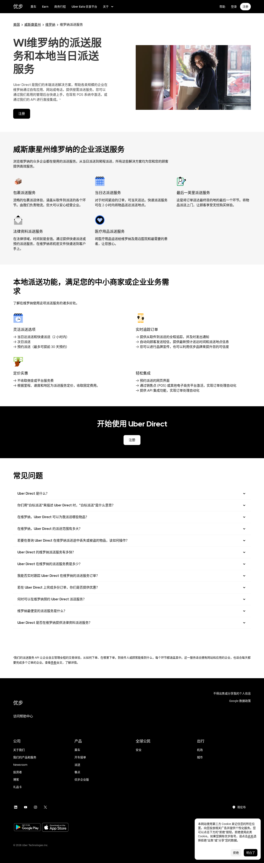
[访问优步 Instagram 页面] (35, 807)
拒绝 (236, 852)
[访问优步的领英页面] (16, 807)
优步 (18, 6)
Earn (45, 6)
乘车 (33, 6)
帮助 (222, 6)
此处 (250, 836)
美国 (16, 25)
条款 (54, 662)
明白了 (250, 852)
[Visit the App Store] (55, 828)
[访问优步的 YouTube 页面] (26, 807)
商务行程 (60, 6)
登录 (234, 6)
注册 (245, 6)
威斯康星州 (32, 25)
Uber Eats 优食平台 (84, 6)
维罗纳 (50, 25)
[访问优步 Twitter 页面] (45, 807)
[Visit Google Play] (27, 827)
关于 (106, 6)
